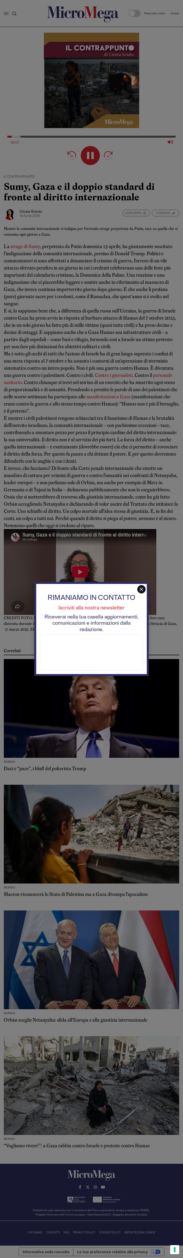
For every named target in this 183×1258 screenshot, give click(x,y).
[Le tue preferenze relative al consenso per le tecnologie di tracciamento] (174, 1249)
